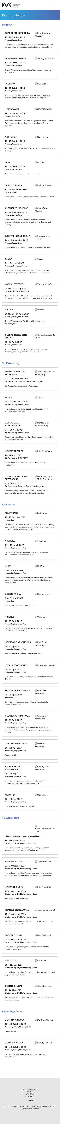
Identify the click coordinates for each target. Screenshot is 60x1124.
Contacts (30, 1097)
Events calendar (30, 1089)
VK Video (30, 1100)
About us (30, 1094)
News (30, 1092)
